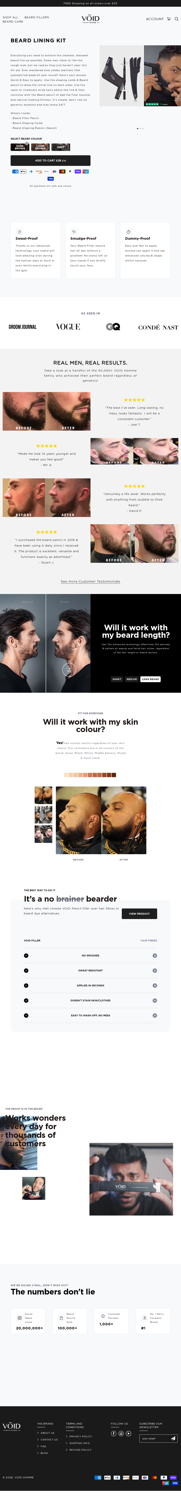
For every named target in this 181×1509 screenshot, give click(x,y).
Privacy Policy (80, 1436)
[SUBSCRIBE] (173, 1438)
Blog (44, 1453)
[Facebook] (113, 1433)
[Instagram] (121, 1433)
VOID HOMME (24, 1477)
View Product (139, 913)
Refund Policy (80, 1450)
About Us (47, 1433)
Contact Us (49, 1439)
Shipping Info (79, 1443)
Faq (43, 1446)
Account (155, 19)
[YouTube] (128, 1433)
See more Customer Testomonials (90, 581)
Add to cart (50, 160)
